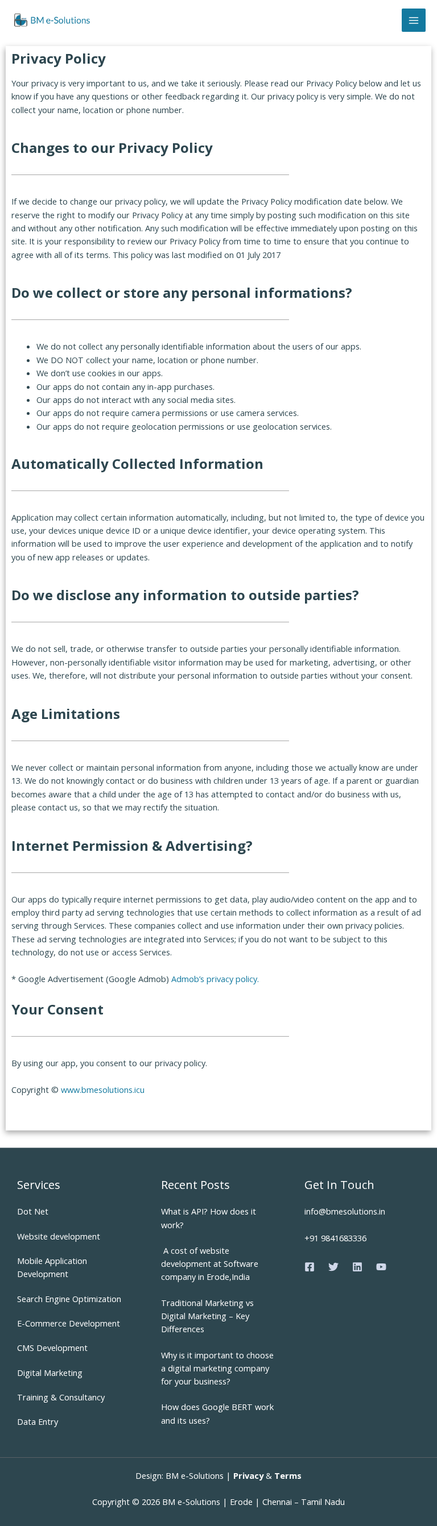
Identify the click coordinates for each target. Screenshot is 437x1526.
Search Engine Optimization (69, 1298)
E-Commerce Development (68, 1323)
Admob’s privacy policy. (215, 978)
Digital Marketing (50, 1372)
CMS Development (52, 1347)
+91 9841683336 (335, 1238)
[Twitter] (333, 1267)
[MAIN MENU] (414, 20)
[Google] (381, 1267)
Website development (58, 1236)
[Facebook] (309, 1267)
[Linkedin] (357, 1267)
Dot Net (32, 1211)
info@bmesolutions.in (344, 1211)
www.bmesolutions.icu (103, 1089)
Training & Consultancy (61, 1397)
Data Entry (37, 1421)
